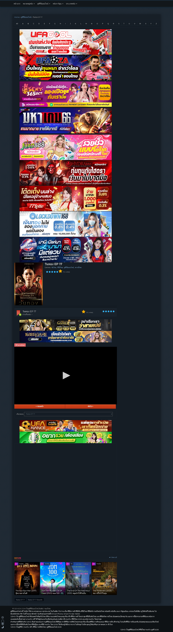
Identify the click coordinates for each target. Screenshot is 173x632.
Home (17, 17)
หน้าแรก (17, 4)
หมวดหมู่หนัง (28, 4)
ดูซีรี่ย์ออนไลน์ (43, 4)
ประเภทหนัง (71, 4)
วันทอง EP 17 (29, 311)
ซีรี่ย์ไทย (60, 267)
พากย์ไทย (78, 267)
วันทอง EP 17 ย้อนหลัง (35, 600)
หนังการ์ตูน (57, 4)
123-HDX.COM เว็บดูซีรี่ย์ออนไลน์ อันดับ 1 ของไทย (32, 609)
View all (114, 557)
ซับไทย (54, 267)
